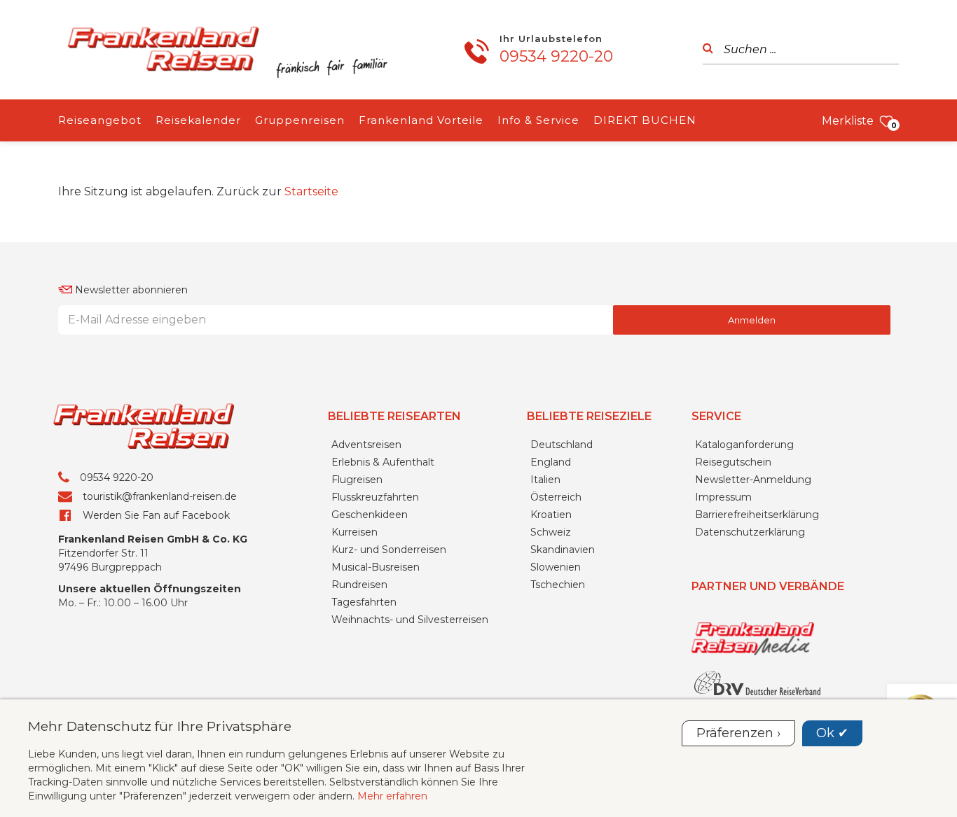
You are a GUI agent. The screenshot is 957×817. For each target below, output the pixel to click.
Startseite (311, 191)
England (550, 462)
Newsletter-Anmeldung (753, 479)
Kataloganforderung (744, 444)
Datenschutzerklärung (750, 532)
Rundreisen (359, 584)
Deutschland (561, 444)
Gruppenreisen (300, 120)
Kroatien (551, 514)
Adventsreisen (366, 444)
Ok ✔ (832, 733)
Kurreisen (354, 532)
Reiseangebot (100, 120)
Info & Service (538, 120)
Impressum (723, 497)
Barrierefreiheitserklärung (757, 514)
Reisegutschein (733, 462)
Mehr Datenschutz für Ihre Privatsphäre (159, 726)
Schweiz (550, 532)
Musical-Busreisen (375, 567)
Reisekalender (198, 120)
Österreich (555, 497)
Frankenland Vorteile (421, 120)
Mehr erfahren (392, 796)
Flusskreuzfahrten (375, 497)
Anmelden (752, 320)
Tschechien (557, 584)
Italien (545, 479)
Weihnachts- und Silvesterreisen (409, 619)
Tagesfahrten (364, 602)
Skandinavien (562, 549)
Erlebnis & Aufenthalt (382, 462)
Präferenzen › (738, 733)
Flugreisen (357, 479)
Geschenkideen (369, 514)
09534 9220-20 (556, 56)
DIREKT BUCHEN (644, 120)
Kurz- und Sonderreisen (388, 549)
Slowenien (555, 567)
